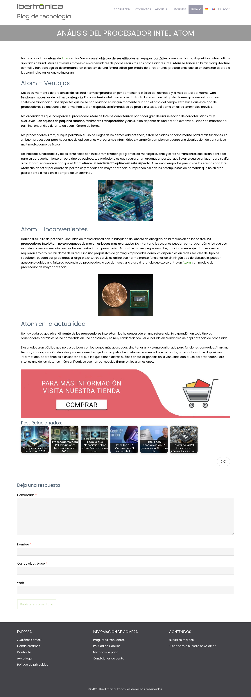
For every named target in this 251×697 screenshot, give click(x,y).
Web (20, 583)
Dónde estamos (28, 646)
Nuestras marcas (181, 640)
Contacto (24, 652)
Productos (143, 9)
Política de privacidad (32, 664)
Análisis (161, 9)
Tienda (195, 9)
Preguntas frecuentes (109, 640)
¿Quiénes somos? (29, 640)
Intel (65, 58)
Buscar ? (225, 9)
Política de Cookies (106, 646)
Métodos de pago (105, 652)
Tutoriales (179, 9)
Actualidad (122, 9)
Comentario (27, 495)
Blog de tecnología (44, 16)
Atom (187, 262)
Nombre (24, 544)
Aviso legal (24, 658)
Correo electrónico (32, 563)
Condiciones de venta (108, 658)
